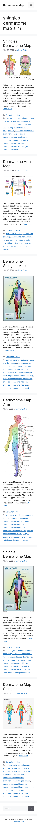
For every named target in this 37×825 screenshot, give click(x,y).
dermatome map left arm (13, 524)
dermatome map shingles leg (15, 784)
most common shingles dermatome (17, 379)
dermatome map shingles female (16, 781)
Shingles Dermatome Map (17, 43)
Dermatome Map (13, 5)
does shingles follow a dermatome (17, 654)
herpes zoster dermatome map (20, 376)
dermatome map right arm (14, 528)
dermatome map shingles (13, 778)
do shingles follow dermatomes (19, 651)
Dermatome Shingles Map (14, 263)
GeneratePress (18, 822)
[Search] (31, 808)
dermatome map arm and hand (16, 521)
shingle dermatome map (13, 660)
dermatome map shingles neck (15, 787)
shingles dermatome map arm (19, 243)
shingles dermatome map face (15, 385)
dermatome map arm (20, 518)
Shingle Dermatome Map (17, 554)
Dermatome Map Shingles (17, 686)
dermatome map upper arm (14, 531)
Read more (7, 109)
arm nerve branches (14, 234)
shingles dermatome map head (16, 388)
